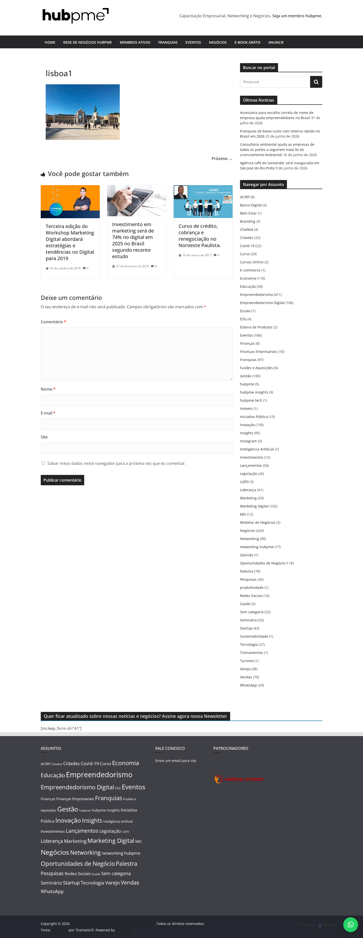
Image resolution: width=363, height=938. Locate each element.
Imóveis (246, 408)
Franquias (168, 42)
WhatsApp (248, 685)
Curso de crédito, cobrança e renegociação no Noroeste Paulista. (200, 236)
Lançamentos (251, 465)
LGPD (244, 481)
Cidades (246, 237)
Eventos (193, 42)
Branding (247, 221)
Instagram (248, 441)
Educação (248, 286)
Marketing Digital (254, 506)
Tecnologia (249, 644)
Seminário (248, 620)
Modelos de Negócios (257, 522)
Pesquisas (248, 579)
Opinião (246, 555)
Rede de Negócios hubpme (87, 42)
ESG (243, 319)
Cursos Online (251, 262)
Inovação (247, 424)
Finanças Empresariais (258, 351)
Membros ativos (135, 42)
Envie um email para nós (175, 760)
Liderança (248, 489)
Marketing (248, 498)
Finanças (247, 343)
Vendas (246, 677)
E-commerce (250, 270)
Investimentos (251, 457)
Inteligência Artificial (257, 449)
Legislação (248, 473)
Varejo (245, 669)
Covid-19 (247, 245)
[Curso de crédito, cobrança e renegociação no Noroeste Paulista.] (203, 188)
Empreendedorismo (256, 294)
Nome (48, 389)
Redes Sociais (251, 595)
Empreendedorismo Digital (262, 302)
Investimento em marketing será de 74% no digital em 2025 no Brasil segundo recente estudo (133, 240)
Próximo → (222, 158)
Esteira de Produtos (256, 327)
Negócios (218, 42)
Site (44, 437)
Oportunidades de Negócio (262, 563)
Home (50, 42)
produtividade (251, 587)
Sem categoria (251, 612)
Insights (246, 433)
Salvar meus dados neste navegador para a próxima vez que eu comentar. (116, 463)
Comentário (53, 322)
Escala (245, 310)
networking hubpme (257, 546)
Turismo (247, 660)
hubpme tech (251, 400)
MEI (243, 514)
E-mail (48, 413)
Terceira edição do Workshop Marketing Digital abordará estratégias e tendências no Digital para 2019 (70, 242)
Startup (246, 628)
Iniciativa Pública (254, 416)
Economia (248, 278)
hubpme (247, 384)
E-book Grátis (248, 42)
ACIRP (245, 197)
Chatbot (246, 229)
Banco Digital (251, 205)
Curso (245, 254)
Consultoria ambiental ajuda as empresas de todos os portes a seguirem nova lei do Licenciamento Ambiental (277, 149)
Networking (249, 538)
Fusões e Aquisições (256, 367)
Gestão (245, 376)
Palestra (246, 571)
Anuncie (276, 42)
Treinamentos (251, 652)
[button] (350, 924)
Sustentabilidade (254, 636)
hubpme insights (254, 392)
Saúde (245, 603)
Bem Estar (248, 213)
